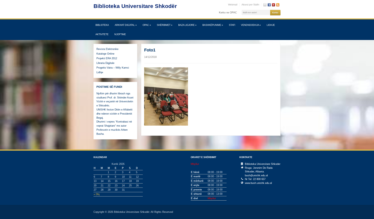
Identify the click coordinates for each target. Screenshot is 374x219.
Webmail (232, 4)
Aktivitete (101, 34)
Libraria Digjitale (105, 63)
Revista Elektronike (107, 49)
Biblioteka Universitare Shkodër (135, 6)
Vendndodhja (251, 25)
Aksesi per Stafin (250, 4)
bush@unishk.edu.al (256, 175)
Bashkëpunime (212, 25)
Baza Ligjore (187, 25)
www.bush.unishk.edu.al (258, 183)
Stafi (232, 25)
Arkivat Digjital (126, 25)
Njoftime (120, 34)
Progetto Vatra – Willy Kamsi (112, 67)
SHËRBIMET (164, 25)
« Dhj (97, 194)
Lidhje (271, 25)
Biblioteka (102, 25)
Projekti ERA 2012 (106, 58)
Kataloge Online (105, 53)
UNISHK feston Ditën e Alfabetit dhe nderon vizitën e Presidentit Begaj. (114, 113)
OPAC (147, 25)
